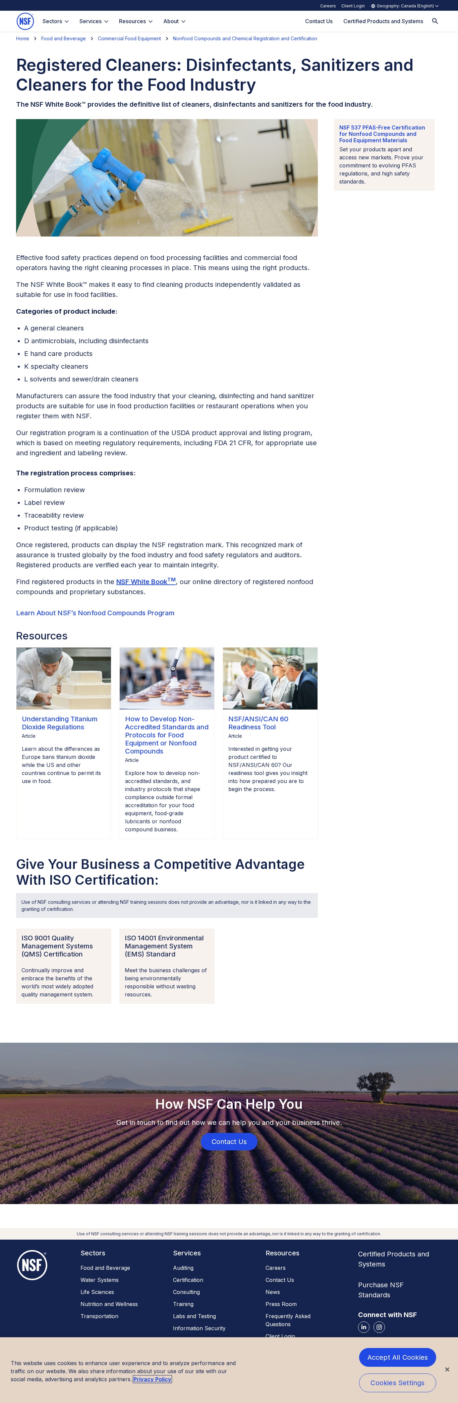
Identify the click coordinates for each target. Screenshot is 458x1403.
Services (90, 21)
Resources (132, 21)
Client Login (353, 5)
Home (22, 38)
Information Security (199, 1328)
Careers (328, 5)
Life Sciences (97, 1292)
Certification (188, 1280)
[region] (229, 1370)
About (171, 21)
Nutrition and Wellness (109, 1304)
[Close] (447, 1369)
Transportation (99, 1316)
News (273, 1292)
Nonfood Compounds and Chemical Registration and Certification (245, 38)
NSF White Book (146, 582)
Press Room (281, 1304)
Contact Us (280, 1280)
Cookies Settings (397, 1383)
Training (183, 1304)
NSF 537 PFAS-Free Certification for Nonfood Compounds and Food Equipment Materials (382, 134)
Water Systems (99, 1280)
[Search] (435, 21)
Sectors (52, 21)
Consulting (186, 1292)
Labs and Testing (194, 1316)
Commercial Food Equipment (129, 38)
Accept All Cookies (397, 1357)
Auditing (183, 1267)
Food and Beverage (63, 38)
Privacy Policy (152, 1379)
